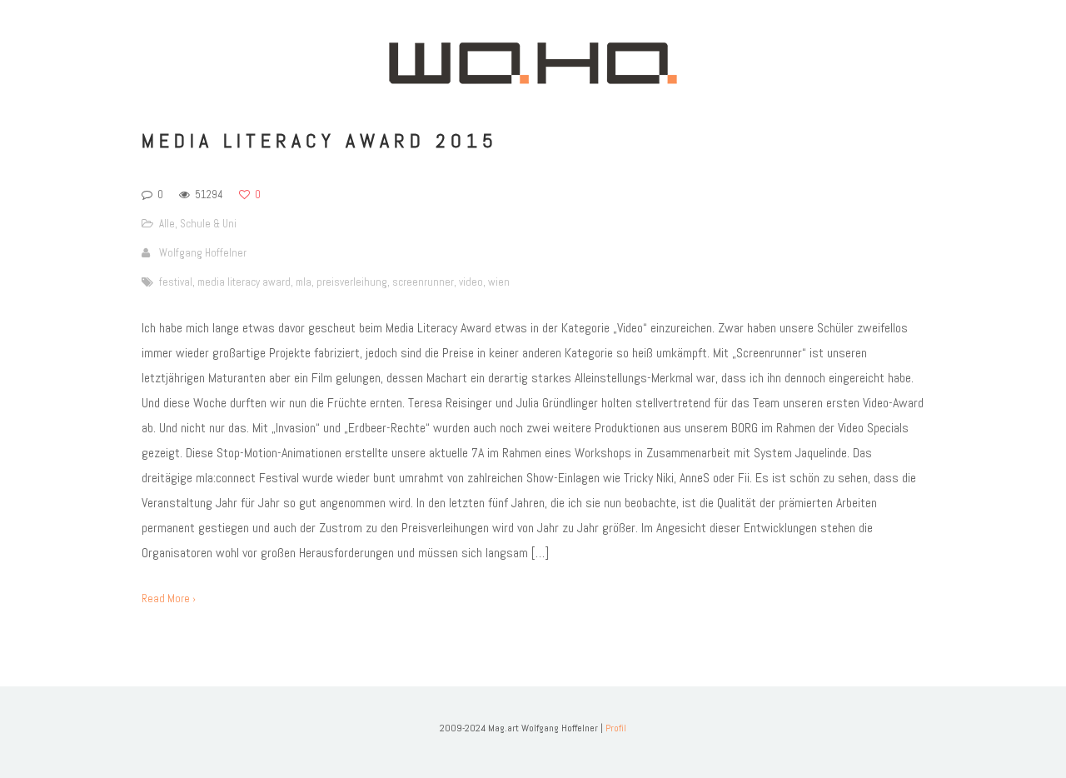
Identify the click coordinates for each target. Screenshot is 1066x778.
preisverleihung (351, 282)
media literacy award (244, 282)
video (471, 282)
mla (303, 282)
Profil (615, 728)
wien (499, 282)
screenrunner (423, 282)
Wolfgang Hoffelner (203, 253)
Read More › (169, 598)
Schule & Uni (208, 224)
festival (175, 282)
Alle (167, 224)
